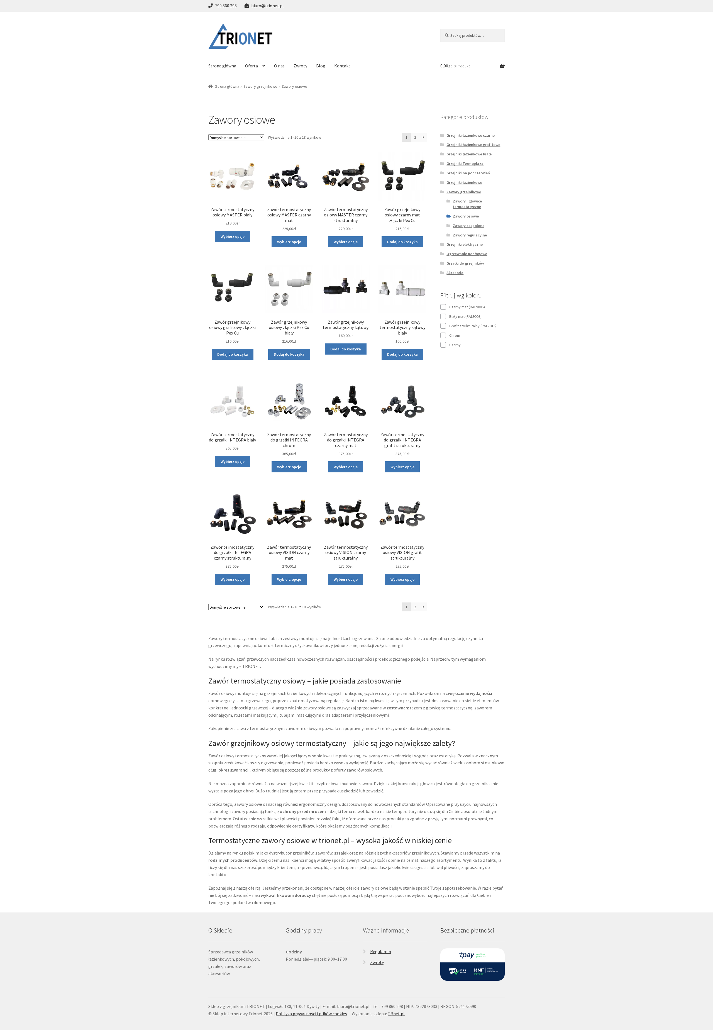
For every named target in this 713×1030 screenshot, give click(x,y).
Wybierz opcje (233, 236)
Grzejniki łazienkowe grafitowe (473, 144)
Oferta (251, 66)
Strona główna (222, 66)
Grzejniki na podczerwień (468, 172)
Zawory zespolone (468, 225)
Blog (320, 66)
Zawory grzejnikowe (260, 86)
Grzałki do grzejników (465, 263)
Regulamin (380, 951)
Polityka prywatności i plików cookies (311, 1013)
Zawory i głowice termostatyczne (467, 204)
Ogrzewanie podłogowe (466, 253)
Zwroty (300, 66)
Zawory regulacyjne (470, 235)
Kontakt (342, 66)
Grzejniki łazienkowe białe (469, 154)
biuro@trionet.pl (267, 5)
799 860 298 (226, 5)
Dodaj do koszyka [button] (402, 241)
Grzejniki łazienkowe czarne (470, 135)
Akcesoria (454, 272)
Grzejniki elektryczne (464, 244)
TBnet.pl (396, 1013)
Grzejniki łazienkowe (464, 182)
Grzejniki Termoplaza (465, 163)
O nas (279, 66)
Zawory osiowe (466, 216)
